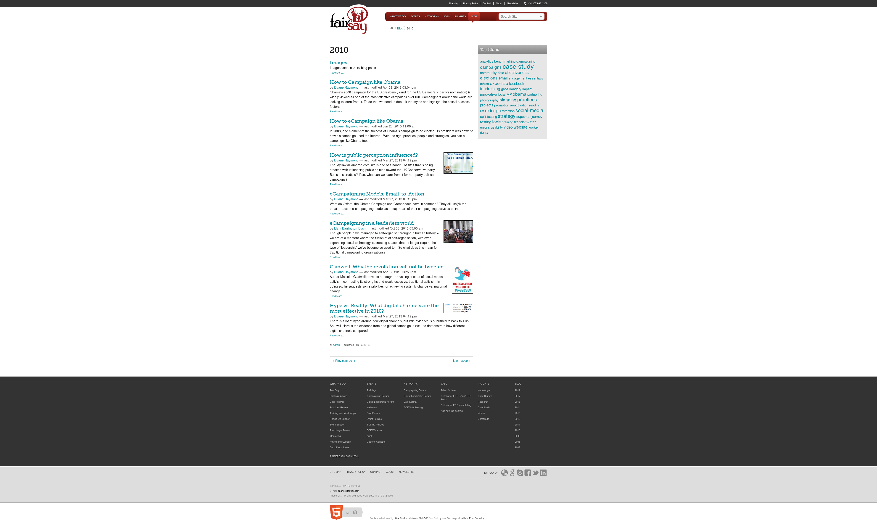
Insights (460, 16)
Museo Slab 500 (419, 518)
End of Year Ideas (339, 447)
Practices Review (339, 407)
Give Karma (410, 401)
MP (509, 94)
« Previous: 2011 (344, 360)
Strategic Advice (338, 396)
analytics (486, 60)
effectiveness (517, 72)
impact (527, 88)
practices (527, 99)
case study (518, 66)
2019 (517, 390)
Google (512, 472)
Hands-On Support (340, 418)
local (502, 94)
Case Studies (485, 396)
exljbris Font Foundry (472, 518)
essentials (535, 77)
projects (486, 105)
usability (497, 126)
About (499, 3)
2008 (517, 441)
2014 (517, 407)
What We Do (398, 16)
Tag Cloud (489, 49)
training (507, 121)
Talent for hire (448, 390)
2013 (517, 413)
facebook (516, 83)
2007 (517, 447)
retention (508, 110)
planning (507, 99)
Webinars (372, 407)
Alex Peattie (400, 518)
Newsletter (513, 3)
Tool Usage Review (340, 430)
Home (392, 28)
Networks (432, 16)
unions (485, 126)
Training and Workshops (343, 413)
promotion (501, 104)
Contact (487, 3)
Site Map (453, 3)
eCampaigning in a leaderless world (372, 223)
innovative (488, 94)
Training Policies (375, 424)
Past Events (373, 413)
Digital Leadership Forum (380, 401)
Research (483, 401)
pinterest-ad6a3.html (344, 456)
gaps (504, 88)
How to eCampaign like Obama (366, 121)
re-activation (519, 104)
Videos (481, 413)
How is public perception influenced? (374, 155)
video (508, 127)
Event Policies (374, 418)
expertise (499, 83)
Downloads (484, 407)
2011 (517, 424)
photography (489, 99)
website (521, 127)
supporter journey (529, 116)
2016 (517, 401)
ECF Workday (374, 430)
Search (542, 16)
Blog (474, 16)
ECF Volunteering (413, 407)
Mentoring (335, 436)
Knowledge (484, 390)
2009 (517, 436)
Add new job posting (452, 410)
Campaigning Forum (378, 396)
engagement (518, 77)
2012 (517, 418)
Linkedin (543, 472)
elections (489, 77)
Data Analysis (337, 401)
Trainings (371, 390)
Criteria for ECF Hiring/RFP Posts (455, 397)
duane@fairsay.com (348, 490)
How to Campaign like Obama (365, 82)
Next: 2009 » (461, 360)
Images (338, 62)
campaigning (525, 60)
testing (485, 121)
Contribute (483, 418)
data (501, 72)
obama (519, 94)
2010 (517, 430)
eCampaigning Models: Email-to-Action (377, 194)
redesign (493, 110)
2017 (517, 396)
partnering (534, 94)
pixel (369, 436)
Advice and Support (340, 441)
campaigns (491, 67)
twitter (531, 121)
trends (519, 121)
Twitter (535, 472)
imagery (515, 88)
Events (415, 16)
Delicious (504, 472)
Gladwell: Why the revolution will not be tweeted (387, 266)
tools (497, 121)
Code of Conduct (376, 441)
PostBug (334, 390)
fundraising (490, 88)
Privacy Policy (470, 3)
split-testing (488, 116)
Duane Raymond (346, 87)
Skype (520, 472)
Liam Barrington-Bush (350, 228)
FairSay (350, 20)
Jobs (447, 16)
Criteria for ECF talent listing (456, 405)
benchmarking (504, 60)
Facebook (527, 472)
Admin (336, 344)
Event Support (337, 424)
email (503, 78)
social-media (529, 110)
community (488, 72)
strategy (506, 115)
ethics (484, 83)
